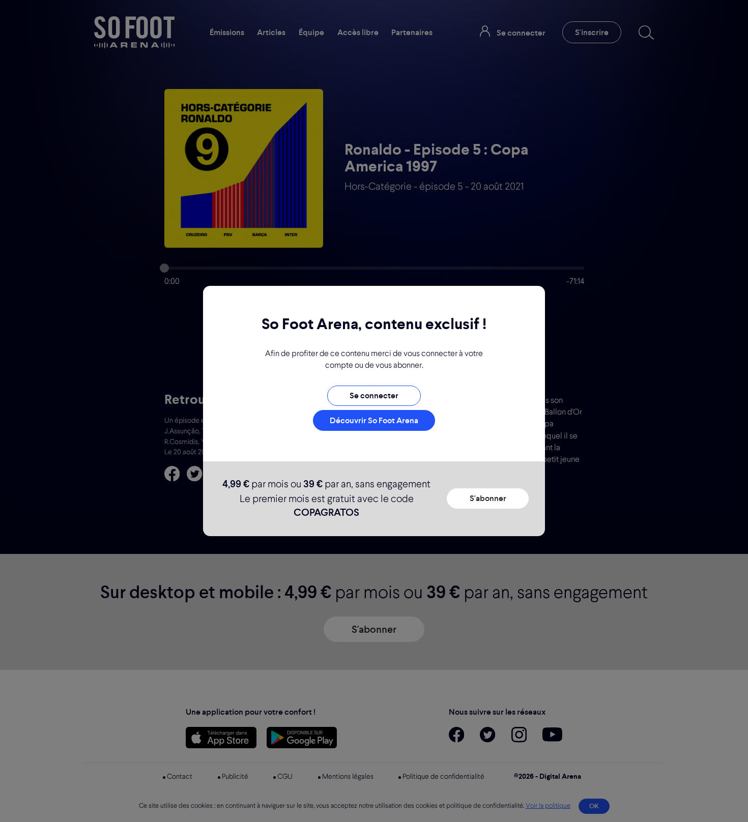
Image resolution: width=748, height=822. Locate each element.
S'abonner (488, 498)
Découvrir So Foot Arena (374, 420)
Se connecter (374, 395)
